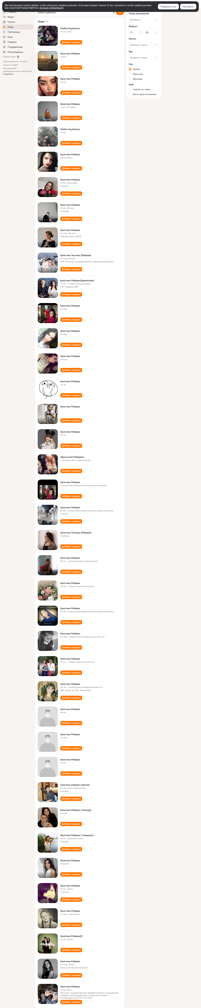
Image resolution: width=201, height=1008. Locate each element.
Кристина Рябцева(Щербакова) (77, 280)
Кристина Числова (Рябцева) (75, 255)
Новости (7, 65)
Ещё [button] (14, 65)
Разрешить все (168, 6)
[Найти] (120, 12)
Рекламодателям (11, 61)
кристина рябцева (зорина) (75, 784)
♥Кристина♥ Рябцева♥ (72, 457)
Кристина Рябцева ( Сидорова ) (77, 835)
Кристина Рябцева (70, 53)
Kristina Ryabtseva (70, 28)
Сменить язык (9, 56)
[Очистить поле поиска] (114, 12)
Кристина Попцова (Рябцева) (75, 532)
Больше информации (51, 7)
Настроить (188, 6)
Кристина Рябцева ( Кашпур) (75, 810)
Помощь (23, 61)
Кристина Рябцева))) (71, 936)
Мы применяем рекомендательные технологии (17, 71)
